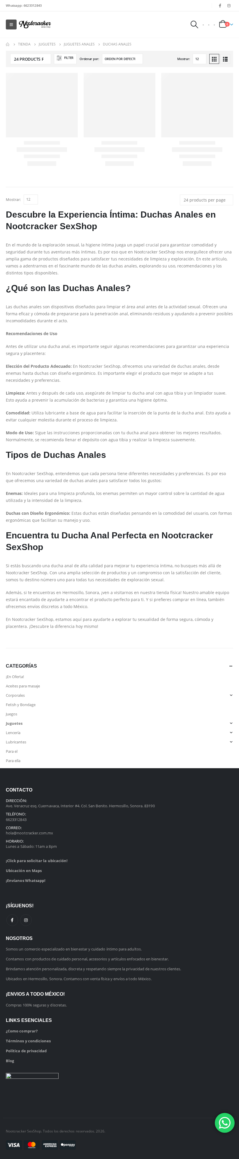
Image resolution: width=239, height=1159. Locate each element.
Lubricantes (16, 742)
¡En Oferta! (15, 676)
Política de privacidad (26, 1050)
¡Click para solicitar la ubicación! (37, 860)
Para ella (13, 760)
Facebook (12, 920)
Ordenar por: (89, 59)
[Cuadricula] (214, 59)
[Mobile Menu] (11, 24)
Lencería (13, 732)
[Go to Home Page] (8, 44)
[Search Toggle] (194, 24)
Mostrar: (183, 59)
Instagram (26, 920)
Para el (11, 751)
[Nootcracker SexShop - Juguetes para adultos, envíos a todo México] (35, 25)
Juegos (11, 714)
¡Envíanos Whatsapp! (25, 880)
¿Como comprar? (22, 1031)
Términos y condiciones (28, 1041)
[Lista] (225, 59)
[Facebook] (220, 5)
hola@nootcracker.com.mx (29, 833)
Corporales (15, 695)
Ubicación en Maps (24, 870)
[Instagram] (229, 5)
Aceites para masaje (23, 686)
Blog (10, 1060)
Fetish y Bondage (21, 704)
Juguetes (14, 723)
